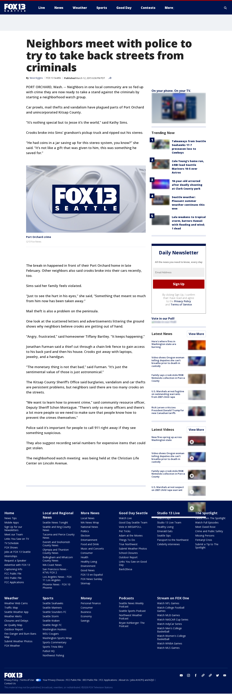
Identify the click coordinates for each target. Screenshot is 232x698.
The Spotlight (206, 513)
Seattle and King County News (57, 528)
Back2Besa (125, 569)
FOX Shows (11, 547)
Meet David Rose (205, 527)
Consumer (87, 553)
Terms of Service (181, 304)
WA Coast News (52, 565)
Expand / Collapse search (225, 8)
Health (84, 557)
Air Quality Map (13, 625)
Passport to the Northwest (173, 540)
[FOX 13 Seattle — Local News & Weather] (16, 7)
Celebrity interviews (168, 544)
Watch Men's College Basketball (169, 629)
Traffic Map (11, 607)
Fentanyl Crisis (203, 540)
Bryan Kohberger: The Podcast (132, 624)
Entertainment (89, 540)
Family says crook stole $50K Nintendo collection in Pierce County (168, 377)
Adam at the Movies (131, 535)
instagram (188, 675)
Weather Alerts (13, 616)
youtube (181, 675)
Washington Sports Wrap (57, 638)
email (225, 675)
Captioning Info (13, 569)
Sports (48, 598)
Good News (88, 570)
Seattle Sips (164, 535)
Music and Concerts (92, 548)
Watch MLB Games (168, 615)
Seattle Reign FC (52, 625)
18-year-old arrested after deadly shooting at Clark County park (187, 184)
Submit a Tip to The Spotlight (206, 545)
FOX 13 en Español (92, 574)
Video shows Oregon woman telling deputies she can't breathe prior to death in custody (168, 362)
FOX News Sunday (91, 579)
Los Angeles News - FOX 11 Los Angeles (57, 578)
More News (90, 513)
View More (196, 334)
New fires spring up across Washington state (167, 438)
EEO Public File (13, 578)
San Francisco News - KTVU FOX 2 (55, 570)
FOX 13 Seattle (53, 77)
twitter (217, 675)
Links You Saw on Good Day (133, 563)
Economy (86, 616)
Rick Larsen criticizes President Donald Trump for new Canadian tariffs (168, 410)
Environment (88, 566)
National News (89, 527)
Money (86, 598)
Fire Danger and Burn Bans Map (20, 635)
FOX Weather (12, 645)
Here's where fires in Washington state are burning (164, 344)
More (169, 8)
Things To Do (127, 540)
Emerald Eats (165, 531)
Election (85, 535)
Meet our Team (13, 534)
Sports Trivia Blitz (53, 646)
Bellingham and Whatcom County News (58, 559)
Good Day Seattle (133, 513)
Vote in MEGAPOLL (130, 527)
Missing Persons (204, 535)
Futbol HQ (49, 651)
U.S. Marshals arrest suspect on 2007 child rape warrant (168, 488)
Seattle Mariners (52, 607)
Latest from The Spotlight (210, 518)
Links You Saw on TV (16, 538)
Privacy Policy (182, 301)
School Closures (128, 553)
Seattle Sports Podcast (132, 611)
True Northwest (128, 544)
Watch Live (125, 518)
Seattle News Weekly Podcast (131, 604)
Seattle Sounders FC (54, 612)
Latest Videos (163, 429)
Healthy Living (89, 561)
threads (210, 675)
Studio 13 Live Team (169, 522)
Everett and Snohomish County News (56, 543)
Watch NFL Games (168, 603)
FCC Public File (12, 573)
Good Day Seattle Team (133, 522)
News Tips (10, 518)
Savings (85, 620)
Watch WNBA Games (169, 643)
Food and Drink (90, 544)
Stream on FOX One (173, 598)
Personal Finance (91, 603)
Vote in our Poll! (163, 318)
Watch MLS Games (168, 647)
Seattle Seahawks (53, 603)
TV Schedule (11, 543)
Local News (87, 518)
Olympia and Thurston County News (56, 551)
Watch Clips (164, 518)
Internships (10, 556)
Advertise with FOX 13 (17, 565)
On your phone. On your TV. (171, 91)
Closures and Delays (16, 620)
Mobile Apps (11, 522)
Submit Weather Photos (133, 548)
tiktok (203, 675)
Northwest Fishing (53, 655)
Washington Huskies (54, 629)
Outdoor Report (128, 557)
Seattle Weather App (16, 612)
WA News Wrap (90, 522)
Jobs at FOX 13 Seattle (17, 552)
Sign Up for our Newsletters (13, 528)
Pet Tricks (124, 531)
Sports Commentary (54, 642)
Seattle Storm (51, 616)
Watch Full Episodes (207, 522)
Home (9, 513)
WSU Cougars (51, 633)
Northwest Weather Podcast (130, 616)
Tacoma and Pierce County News (58, 536)
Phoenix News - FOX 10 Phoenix (56, 586)
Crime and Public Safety (209, 531)
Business (86, 612)
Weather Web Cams (16, 603)
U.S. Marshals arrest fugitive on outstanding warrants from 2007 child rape (168, 394)
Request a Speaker (15, 560)
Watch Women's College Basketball (171, 637)
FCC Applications (14, 582)
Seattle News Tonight (55, 522)
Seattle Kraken (51, 620)
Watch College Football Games (170, 609)
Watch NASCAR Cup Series (172, 619)
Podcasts (126, 598)
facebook (196, 675)
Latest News (162, 334)
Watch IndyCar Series (169, 624)
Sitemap (85, 583)
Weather (11, 598)
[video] (197, 441)
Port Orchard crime (38, 237)
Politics (85, 531)
